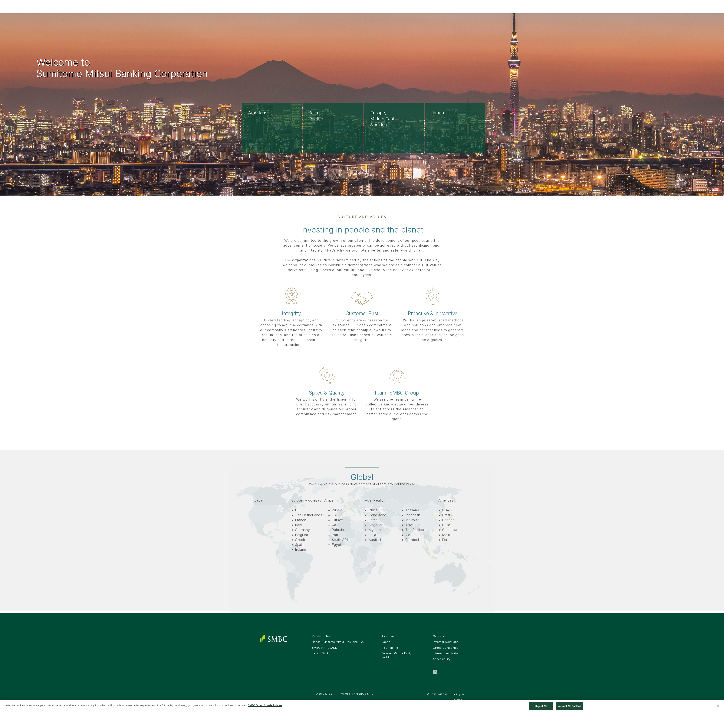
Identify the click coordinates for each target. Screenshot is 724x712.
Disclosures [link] (324, 693)
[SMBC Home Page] (273, 639)
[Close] (718, 705)
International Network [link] (448, 653)
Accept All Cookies (569, 705)
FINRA (360, 693)
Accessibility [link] (442, 659)
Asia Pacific (390, 647)
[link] (435, 673)
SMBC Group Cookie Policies (265, 705)
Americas (388, 636)
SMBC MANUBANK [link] (324, 647)
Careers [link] (438, 636)
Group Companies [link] (445, 647)
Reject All (541, 705)
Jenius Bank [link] (320, 653)
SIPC (370, 693)
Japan (386, 641)
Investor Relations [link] (445, 641)
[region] (362, 706)
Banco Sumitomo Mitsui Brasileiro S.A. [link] (338, 641)
